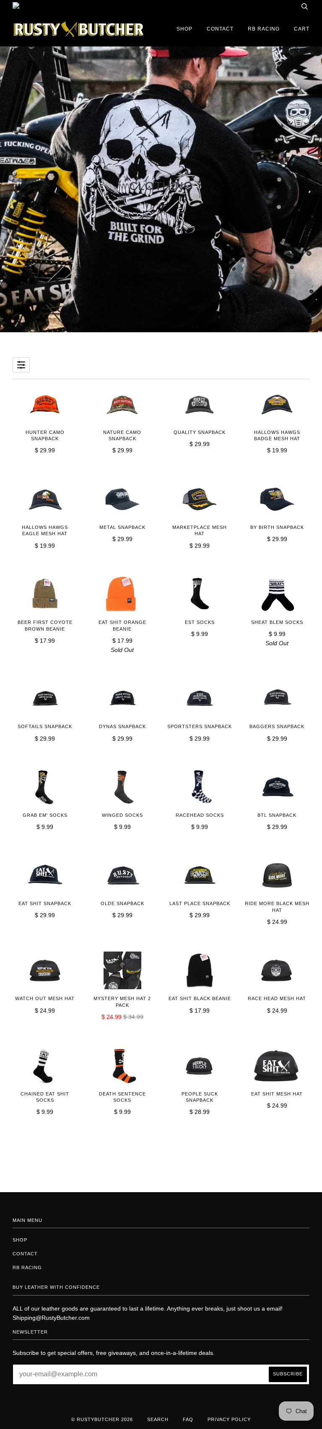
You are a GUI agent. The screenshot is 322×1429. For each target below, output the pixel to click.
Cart (301, 29)
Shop (184, 29)
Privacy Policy (229, 1419)
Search (158, 1419)
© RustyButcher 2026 (102, 1419)
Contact (220, 29)
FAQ (188, 1419)
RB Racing (264, 29)
